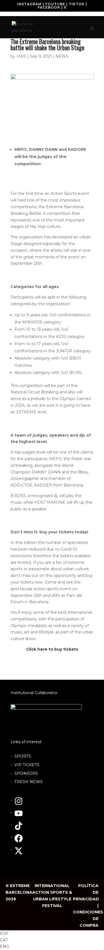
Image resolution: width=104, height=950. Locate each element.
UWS (21, 56)
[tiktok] (21, 828)
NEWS (62, 56)
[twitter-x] (20, 853)
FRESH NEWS (28, 781)
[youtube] (21, 816)
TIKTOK (77, 4)
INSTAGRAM (29, 4)
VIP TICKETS (26, 764)
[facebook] (21, 841)
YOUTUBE (55, 4)
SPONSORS (26, 773)
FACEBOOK (49, 7)
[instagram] (21, 803)
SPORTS (22, 756)
